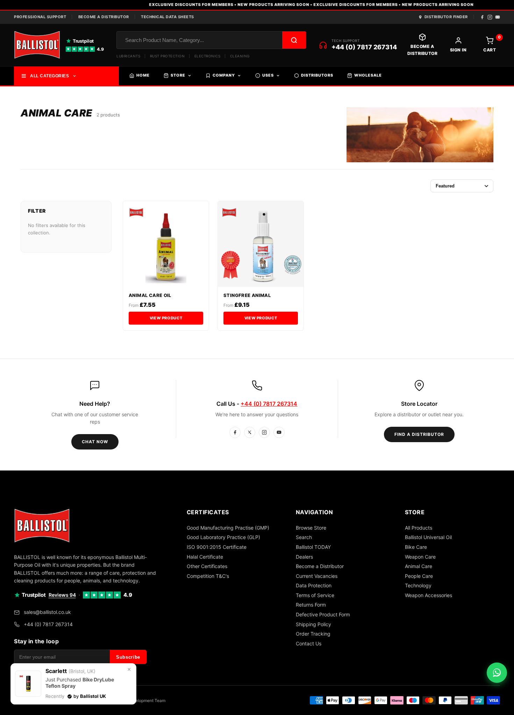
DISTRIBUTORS (317, 75)
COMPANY (224, 75)
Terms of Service (315, 595)
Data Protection (313, 585)
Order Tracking (313, 634)
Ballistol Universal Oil (428, 537)
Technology (418, 585)
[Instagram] (489, 17)
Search (304, 537)
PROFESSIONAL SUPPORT (40, 16)
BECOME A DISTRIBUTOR (103, 16)
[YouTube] (497, 17)
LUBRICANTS (128, 56)
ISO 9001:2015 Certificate (217, 547)
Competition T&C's (208, 576)
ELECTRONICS (207, 56)
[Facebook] (482, 17)
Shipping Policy (313, 624)
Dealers (304, 557)
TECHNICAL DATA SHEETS (167, 16)
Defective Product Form (323, 614)
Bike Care (416, 547)
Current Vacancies (316, 576)
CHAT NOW (95, 441)
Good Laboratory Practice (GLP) (223, 537)
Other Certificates (207, 566)
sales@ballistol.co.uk (47, 612)
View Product (166, 318)
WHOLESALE (368, 75)
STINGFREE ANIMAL (247, 295)
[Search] (294, 40)
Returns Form (311, 605)
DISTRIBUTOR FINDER (446, 16)
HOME (143, 75)
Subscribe (128, 657)
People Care (419, 576)
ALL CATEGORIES (49, 75)
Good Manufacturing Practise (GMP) (228, 528)
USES (268, 75)
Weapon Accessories (428, 595)
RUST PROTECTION (167, 56)
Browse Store (311, 528)
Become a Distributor (320, 566)
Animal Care (418, 566)
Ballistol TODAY (313, 547)
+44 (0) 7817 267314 (364, 47)
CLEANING (240, 56)
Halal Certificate (205, 557)
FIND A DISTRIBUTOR (419, 434)
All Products (418, 528)
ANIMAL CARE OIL (150, 295)
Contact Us (308, 643)
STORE (178, 75)
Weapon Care (420, 557)
